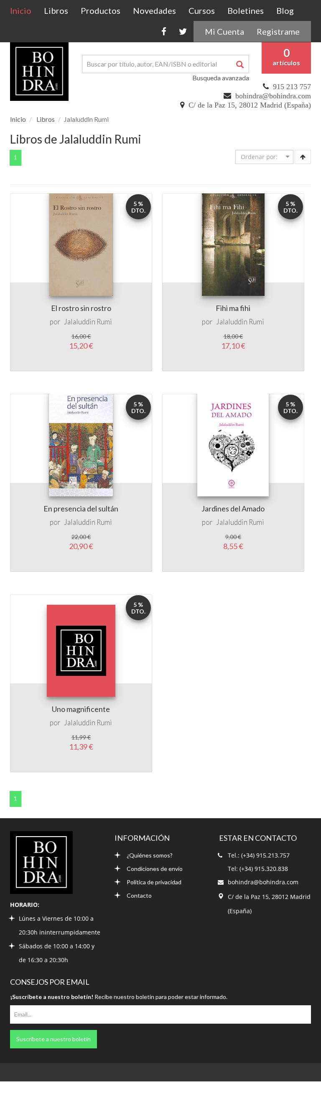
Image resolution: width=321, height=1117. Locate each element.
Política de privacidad (154, 882)
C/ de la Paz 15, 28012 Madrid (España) (250, 105)
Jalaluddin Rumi (88, 321)
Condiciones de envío (155, 868)
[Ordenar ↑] (303, 157)
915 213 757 (292, 86)
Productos (100, 10)
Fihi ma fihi (233, 308)
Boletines (245, 10)
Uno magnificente (81, 709)
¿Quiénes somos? (150, 855)
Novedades (154, 10)
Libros (56, 10)
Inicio (24, 10)
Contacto (139, 895)
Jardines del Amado (233, 508)
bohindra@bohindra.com (273, 96)
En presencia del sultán (80, 508)
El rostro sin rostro (81, 308)
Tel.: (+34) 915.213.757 (259, 855)
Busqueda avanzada (220, 78)
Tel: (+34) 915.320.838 (258, 869)
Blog (285, 10)
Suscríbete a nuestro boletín (53, 1039)
